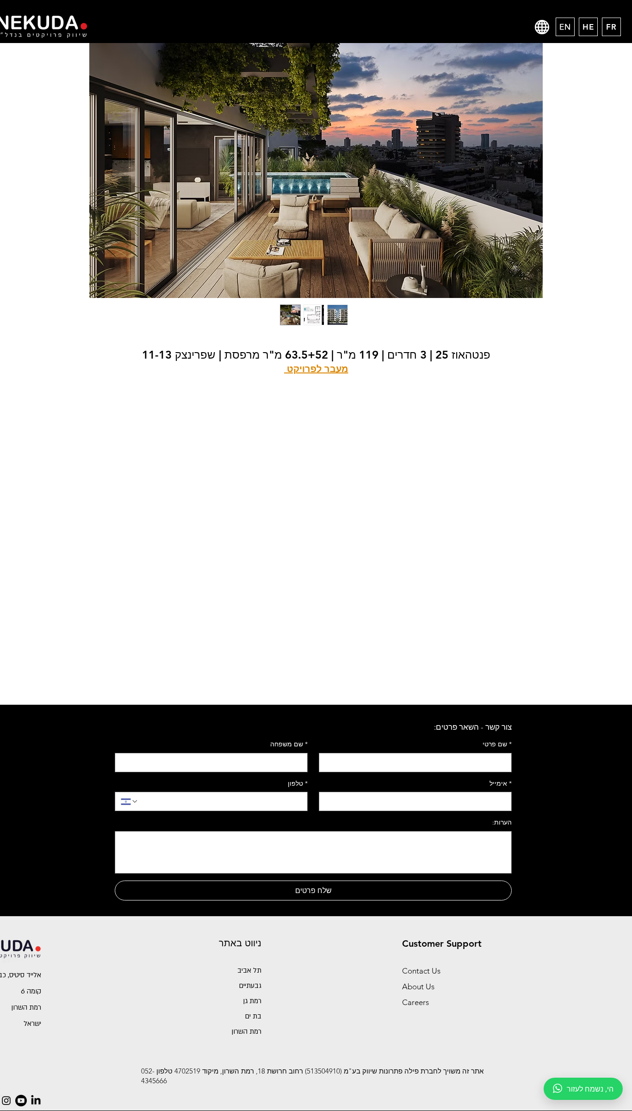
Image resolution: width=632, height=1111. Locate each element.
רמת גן (252, 1000)
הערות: (502, 822)
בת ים (253, 1016)
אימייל (500, 783)
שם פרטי (497, 744)
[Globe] (542, 27)
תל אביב (249, 970)
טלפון (298, 783)
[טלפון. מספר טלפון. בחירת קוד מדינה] (129, 801)
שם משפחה (289, 744)
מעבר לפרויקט (316, 368)
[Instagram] (6, 1100)
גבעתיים (250, 985)
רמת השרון (246, 1031)
